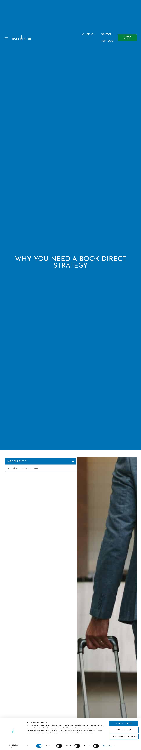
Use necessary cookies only (124, 736)
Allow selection (123, 730)
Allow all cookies (124, 723)
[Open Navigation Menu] (6, 37)
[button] (73, 461)
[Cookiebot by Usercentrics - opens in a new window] (13, 746)
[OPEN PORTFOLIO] (114, 40)
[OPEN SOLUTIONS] (94, 34)
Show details (107, 746)
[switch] (59, 746)
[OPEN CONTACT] (112, 34)
